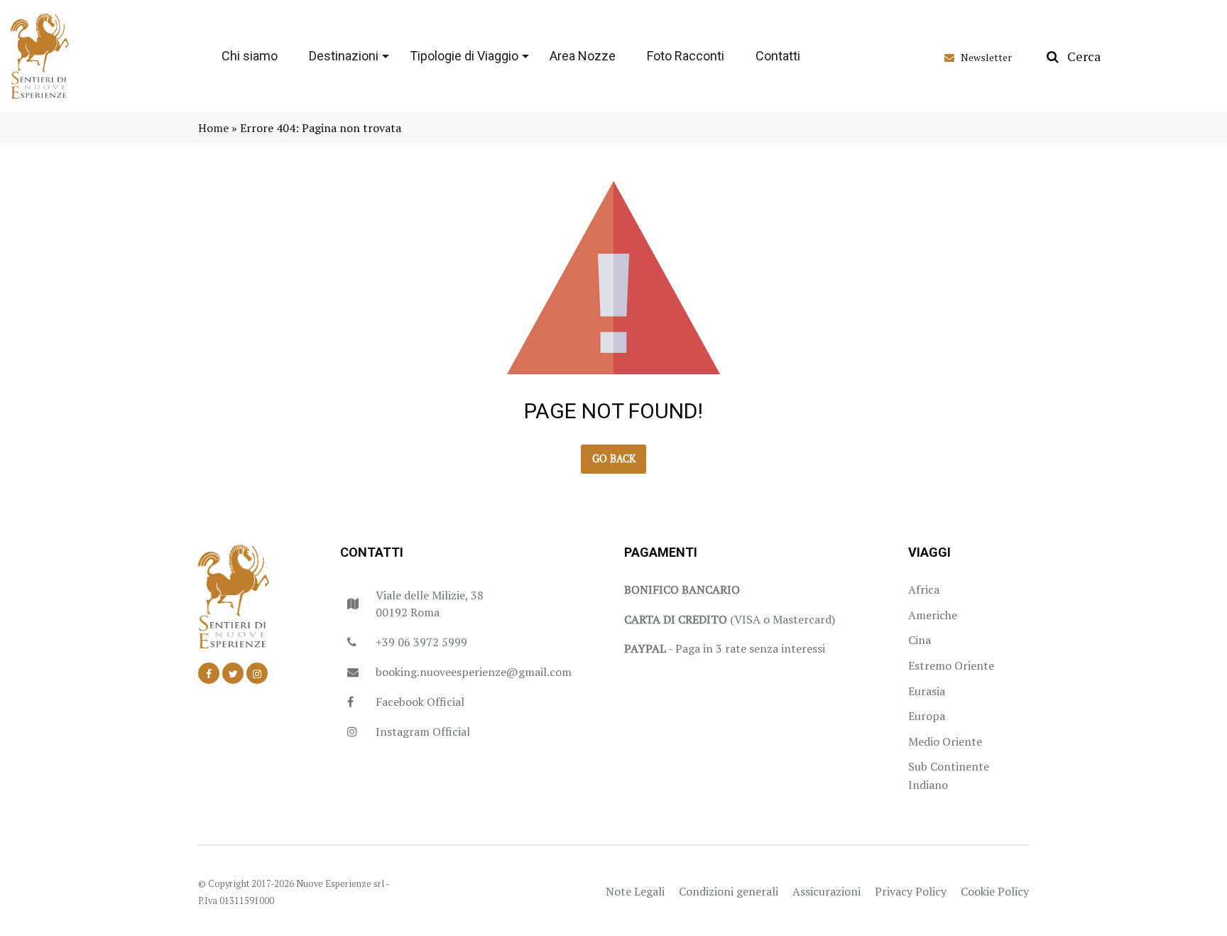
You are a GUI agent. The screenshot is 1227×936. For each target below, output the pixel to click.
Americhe (932, 615)
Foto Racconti (685, 55)
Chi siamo (250, 55)
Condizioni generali (728, 891)
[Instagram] (257, 673)
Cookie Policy (995, 891)
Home (213, 128)
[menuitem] (249, 56)
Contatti (778, 55)
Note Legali (635, 891)
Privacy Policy (911, 891)
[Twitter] (233, 673)
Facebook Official (420, 701)
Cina (919, 640)
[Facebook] (208, 673)
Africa (923, 589)
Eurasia (926, 691)
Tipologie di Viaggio (464, 55)
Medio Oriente (945, 741)
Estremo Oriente (951, 665)
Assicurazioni (826, 891)
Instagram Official (423, 731)
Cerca (1080, 56)
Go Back (614, 458)
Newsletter (983, 57)
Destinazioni (343, 55)
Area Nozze (583, 55)
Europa (926, 716)
